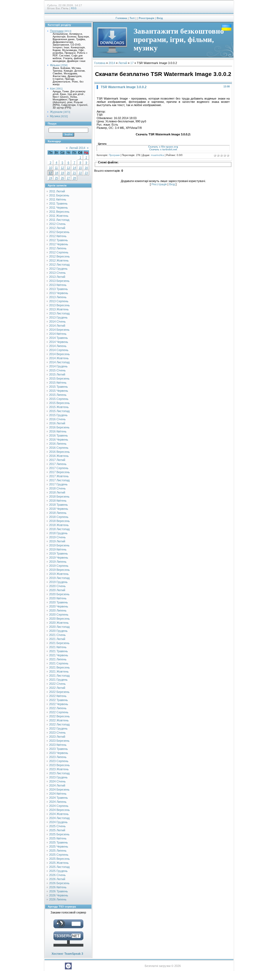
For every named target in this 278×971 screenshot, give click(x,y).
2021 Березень (59, 643)
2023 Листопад (59, 773)
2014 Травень (58, 337)
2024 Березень (59, 789)
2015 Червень (58, 390)
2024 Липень (58, 801)
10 (50, 167)
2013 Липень (58, 297)
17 (50, 172)
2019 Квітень (58, 549)
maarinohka (157, 155)
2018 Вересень (59, 521)
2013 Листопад (59, 313)
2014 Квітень (58, 333)
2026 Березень (59, 883)
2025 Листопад (59, 866)
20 (68, 172)
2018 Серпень (58, 516)
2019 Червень (58, 557)
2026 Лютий (57, 879)
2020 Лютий (57, 590)
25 (56, 178)
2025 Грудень (58, 871)
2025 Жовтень (59, 862)
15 (80, 167)
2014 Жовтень (59, 358)
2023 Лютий (57, 736)
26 (62, 178)
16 (86, 167)
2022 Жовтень (59, 720)
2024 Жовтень (59, 814)
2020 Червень (58, 606)
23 (86, 172)
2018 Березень (59, 496)
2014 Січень (57, 321)
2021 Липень (58, 659)
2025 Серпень (58, 854)
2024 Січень (57, 781)
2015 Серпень (58, 398)
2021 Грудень (58, 679)
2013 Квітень (58, 284)
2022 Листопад (59, 724)
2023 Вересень (59, 765)
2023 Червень (58, 752)
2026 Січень (57, 875)
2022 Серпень (58, 712)
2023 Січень (57, 732)
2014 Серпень (58, 350)
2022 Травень (58, 700)
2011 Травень (58, 203)
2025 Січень (57, 826)
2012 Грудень (58, 268)
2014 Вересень (59, 354)
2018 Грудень (58, 533)
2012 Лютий (57, 228)
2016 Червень (58, 439)
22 (80, 172)
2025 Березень (59, 834)
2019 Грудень (58, 582)
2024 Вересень (59, 809)
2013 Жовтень (59, 309)
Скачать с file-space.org (163, 146)
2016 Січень (57, 419)
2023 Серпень (58, 761)
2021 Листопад (59, 675)
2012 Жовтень (59, 260)
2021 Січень (57, 634)
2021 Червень (58, 655)
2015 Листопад (59, 411)
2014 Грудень (58, 366)
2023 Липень (58, 757)
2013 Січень (57, 272)
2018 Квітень (58, 500)
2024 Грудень (58, 822)
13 (68, 167)
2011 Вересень (59, 211)
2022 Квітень (58, 696)
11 (56, 167)
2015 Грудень (58, 415)
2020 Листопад (59, 626)
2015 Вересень (59, 403)
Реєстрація (146, 18)
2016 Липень (58, 443)
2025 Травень (58, 842)
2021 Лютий (57, 639)
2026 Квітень (58, 887)
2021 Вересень (59, 667)
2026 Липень (58, 899)
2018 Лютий (57, 492)
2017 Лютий (57, 459)
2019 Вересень (59, 569)
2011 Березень (59, 195)
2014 (112, 63)
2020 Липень (58, 610)
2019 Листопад (59, 578)
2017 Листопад (59, 480)
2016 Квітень (58, 431)
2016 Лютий (57, 423)
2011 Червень (58, 207)
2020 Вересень (59, 618)
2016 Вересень (59, 451)
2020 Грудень (58, 630)
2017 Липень (58, 464)
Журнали (56, 111)
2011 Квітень (57, 199)
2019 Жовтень (59, 573)
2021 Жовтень (59, 671)
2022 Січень (57, 683)
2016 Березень (59, 427)
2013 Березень (59, 280)
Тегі (132, 18)
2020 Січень (57, 586)
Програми (57, 31)
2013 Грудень (58, 317)
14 (74, 167)
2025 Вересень (59, 858)
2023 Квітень (58, 744)
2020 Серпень (58, 614)
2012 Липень (58, 248)
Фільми (55, 65)
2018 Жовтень (59, 525)
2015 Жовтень (59, 407)
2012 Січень (57, 223)
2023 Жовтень (59, 769)
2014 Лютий (57, 325)
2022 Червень (58, 704)
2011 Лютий (57, 191)
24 (50, 178)
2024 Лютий (57, 785)
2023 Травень (58, 748)
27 (68, 178)
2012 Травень (58, 240)
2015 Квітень (58, 382)
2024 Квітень (58, 793)
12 (62, 167)
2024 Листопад (59, 818)
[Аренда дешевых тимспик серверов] (68, 947)
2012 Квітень (58, 236)
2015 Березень (59, 378)
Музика (55, 116)
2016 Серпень (58, 447)
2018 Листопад (59, 529)
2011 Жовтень (58, 215)
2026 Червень (58, 895)
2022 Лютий (57, 687)
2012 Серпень (58, 252)
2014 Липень (58, 346)
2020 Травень (58, 602)
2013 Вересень (59, 305)
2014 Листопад (59, 362)
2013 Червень (58, 293)
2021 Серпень (58, 663)
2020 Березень (59, 594)
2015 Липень (58, 394)
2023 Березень (59, 740)
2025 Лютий (57, 830)
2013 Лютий (57, 276)
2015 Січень (57, 370)
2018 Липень (58, 512)
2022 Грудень (58, 728)
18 (56, 172)
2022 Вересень (59, 716)
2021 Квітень (58, 647)
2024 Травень (58, 797)
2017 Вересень (59, 472)
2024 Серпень (58, 805)
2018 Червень (58, 508)
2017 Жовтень (59, 476)
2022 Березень (59, 691)
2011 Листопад (59, 219)
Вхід (160, 18)
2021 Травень (58, 651)
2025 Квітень (58, 838)
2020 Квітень (58, 598)
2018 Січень (57, 488)
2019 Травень (58, 553)
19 (62, 172)
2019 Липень (58, 561)
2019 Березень (59, 545)
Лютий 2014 (77, 147)
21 (74, 172)
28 (74, 178)
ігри (52, 88)
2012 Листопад (59, 264)
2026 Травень (58, 891)
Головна (121, 18)
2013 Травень (58, 289)
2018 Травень (58, 504)
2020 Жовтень (59, 622)
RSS (74, 8)
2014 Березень (59, 329)
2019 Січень (57, 537)
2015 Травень (58, 386)
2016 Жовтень (59, 455)
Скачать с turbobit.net (163, 149)
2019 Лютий (57, 541)
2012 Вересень (59, 256)
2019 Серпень (58, 565)
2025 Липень (58, 850)
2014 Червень (58, 341)
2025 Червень (58, 846)
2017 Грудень (58, 484)
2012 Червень (58, 244)
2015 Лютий (57, 374)
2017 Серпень (58, 468)
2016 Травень (58, 435)
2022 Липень (58, 708)
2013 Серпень (58, 301)
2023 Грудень (58, 777)
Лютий (122, 63)
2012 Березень (59, 232)
